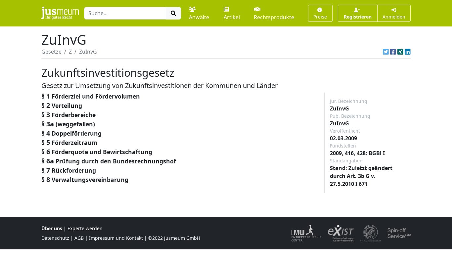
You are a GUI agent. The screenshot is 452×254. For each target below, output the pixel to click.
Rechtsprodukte (274, 17)
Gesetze (51, 51)
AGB (79, 238)
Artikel (232, 17)
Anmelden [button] (394, 17)
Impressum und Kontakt (116, 238)
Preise (320, 17)
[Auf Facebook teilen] (393, 52)
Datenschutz (55, 238)
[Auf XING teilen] (400, 52)
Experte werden (85, 228)
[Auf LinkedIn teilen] (408, 52)
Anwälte (199, 17)
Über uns (51, 228)
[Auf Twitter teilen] (386, 52)
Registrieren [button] (358, 17)
